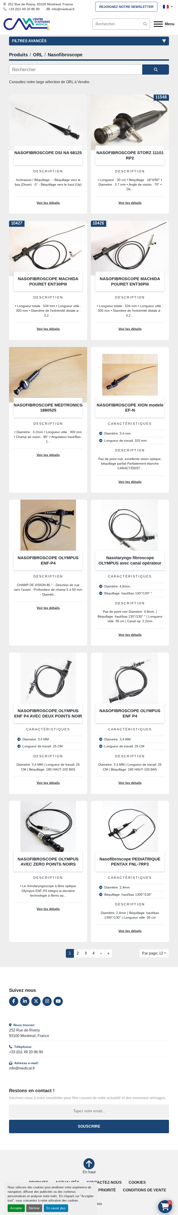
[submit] (145, 24)
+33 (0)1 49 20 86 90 (24, 9)
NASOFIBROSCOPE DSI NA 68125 (48, 152)
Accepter (16, 1208)
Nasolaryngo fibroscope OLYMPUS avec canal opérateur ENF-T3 (130, 563)
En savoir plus (56, 1208)
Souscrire (89, 1126)
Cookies (137, 1182)
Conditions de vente (144, 1190)
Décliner (34, 1208)
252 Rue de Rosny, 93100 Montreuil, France (40, 4)
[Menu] (158, 24)
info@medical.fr (63, 9)
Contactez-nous (104, 1182)
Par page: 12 (152, 953)
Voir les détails (48, 203)
